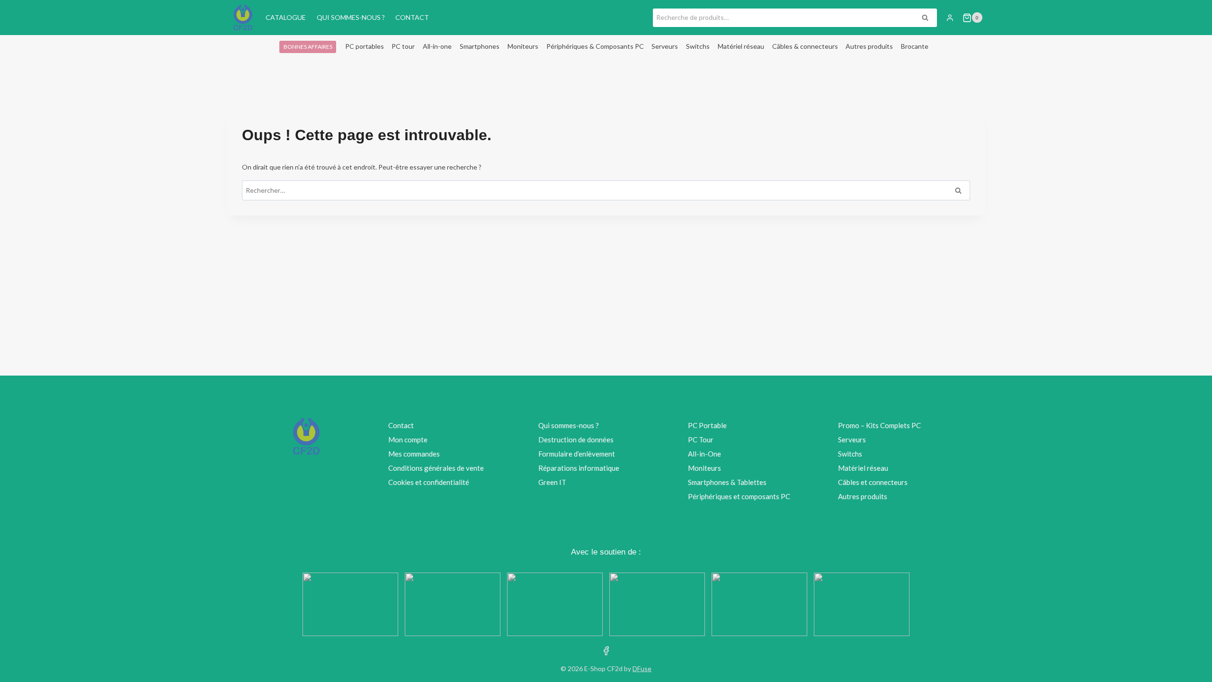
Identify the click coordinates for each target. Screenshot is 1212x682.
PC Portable (707, 425)
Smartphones (479, 46)
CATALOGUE (286, 17)
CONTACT (412, 17)
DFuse (642, 668)
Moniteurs (523, 46)
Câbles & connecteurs (805, 46)
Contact (401, 425)
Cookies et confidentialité (428, 482)
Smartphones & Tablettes (727, 482)
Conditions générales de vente (436, 468)
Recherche (928, 19)
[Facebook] (606, 650)
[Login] (950, 17)
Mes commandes (414, 453)
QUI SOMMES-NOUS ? (351, 17)
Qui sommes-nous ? (568, 425)
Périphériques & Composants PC (595, 46)
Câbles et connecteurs (873, 482)
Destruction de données (576, 439)
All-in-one (437, 46)
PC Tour (700, 439)
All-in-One (704, 453)
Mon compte (408, 439)
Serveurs (664, 46)
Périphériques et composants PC (739, 496)
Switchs (698, 46)
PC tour (403, 46)
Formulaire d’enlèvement (576, 453)
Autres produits (869, 46)
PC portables (364, 46)
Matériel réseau (741, 46)
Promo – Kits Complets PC (879, 425)
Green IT (552, 482)
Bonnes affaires (308, 46)
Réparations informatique (578, 468)
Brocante (914, 46)
